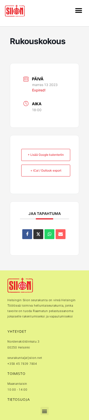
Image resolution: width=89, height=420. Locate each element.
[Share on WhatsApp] (49, 234)
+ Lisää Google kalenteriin (46, 155)
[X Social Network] (38, 234)
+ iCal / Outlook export (45, 170)
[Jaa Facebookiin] (27, 234)
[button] (78, 10)
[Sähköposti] (61, 234)
